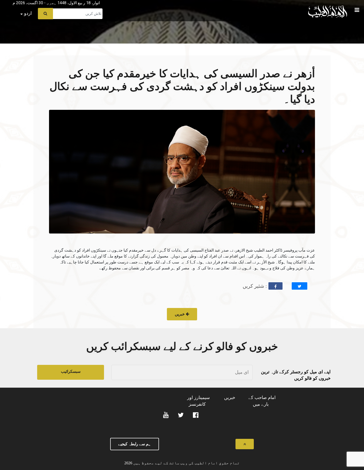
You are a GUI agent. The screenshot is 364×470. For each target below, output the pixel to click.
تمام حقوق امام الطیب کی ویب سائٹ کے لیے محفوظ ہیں (186, 463)
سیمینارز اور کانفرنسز (198, 401)
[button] (4, 1)
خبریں (229, 397)
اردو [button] (27, 13)
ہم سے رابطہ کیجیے (134, 444)
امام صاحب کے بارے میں (262, 401)
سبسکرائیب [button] (70, 371)
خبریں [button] (180, 314)
